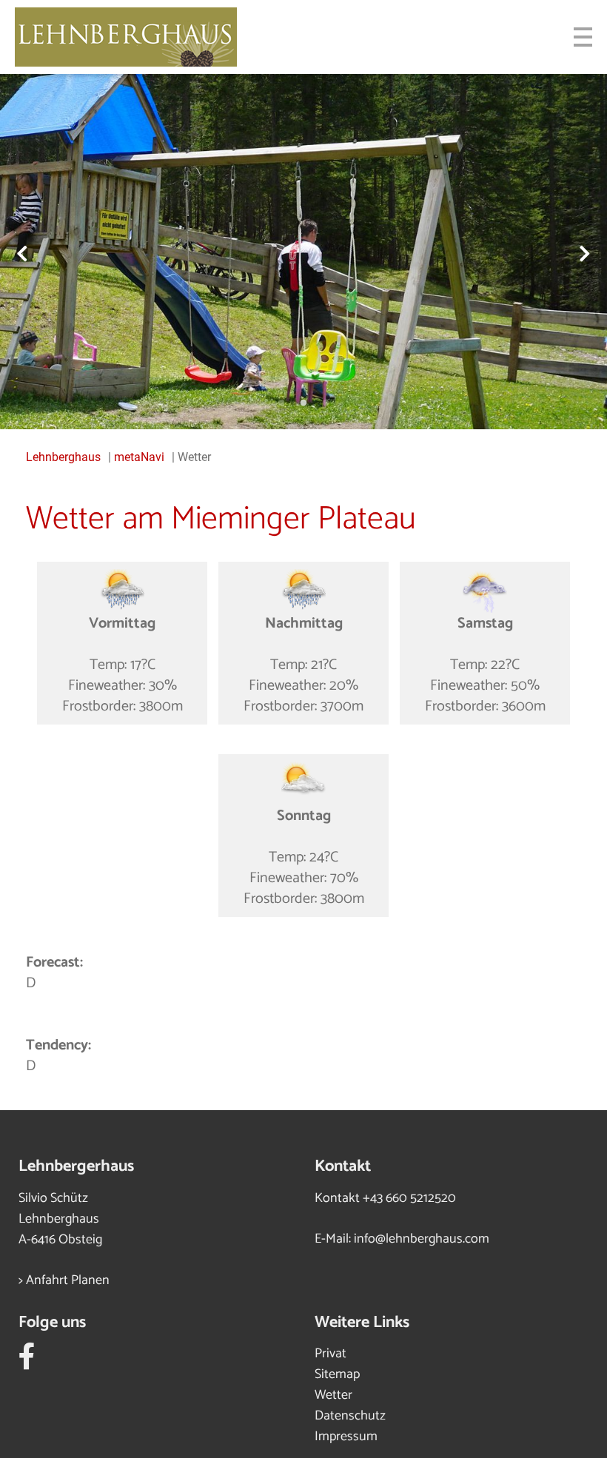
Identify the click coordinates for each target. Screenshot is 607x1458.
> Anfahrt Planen (64, 1280)
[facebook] (27, 1362)
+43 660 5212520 (409, 1198)
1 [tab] (281, 403)
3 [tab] (325, 403)
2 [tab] (303, 403)
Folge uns (52, 1322)
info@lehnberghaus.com (421, 1239)
